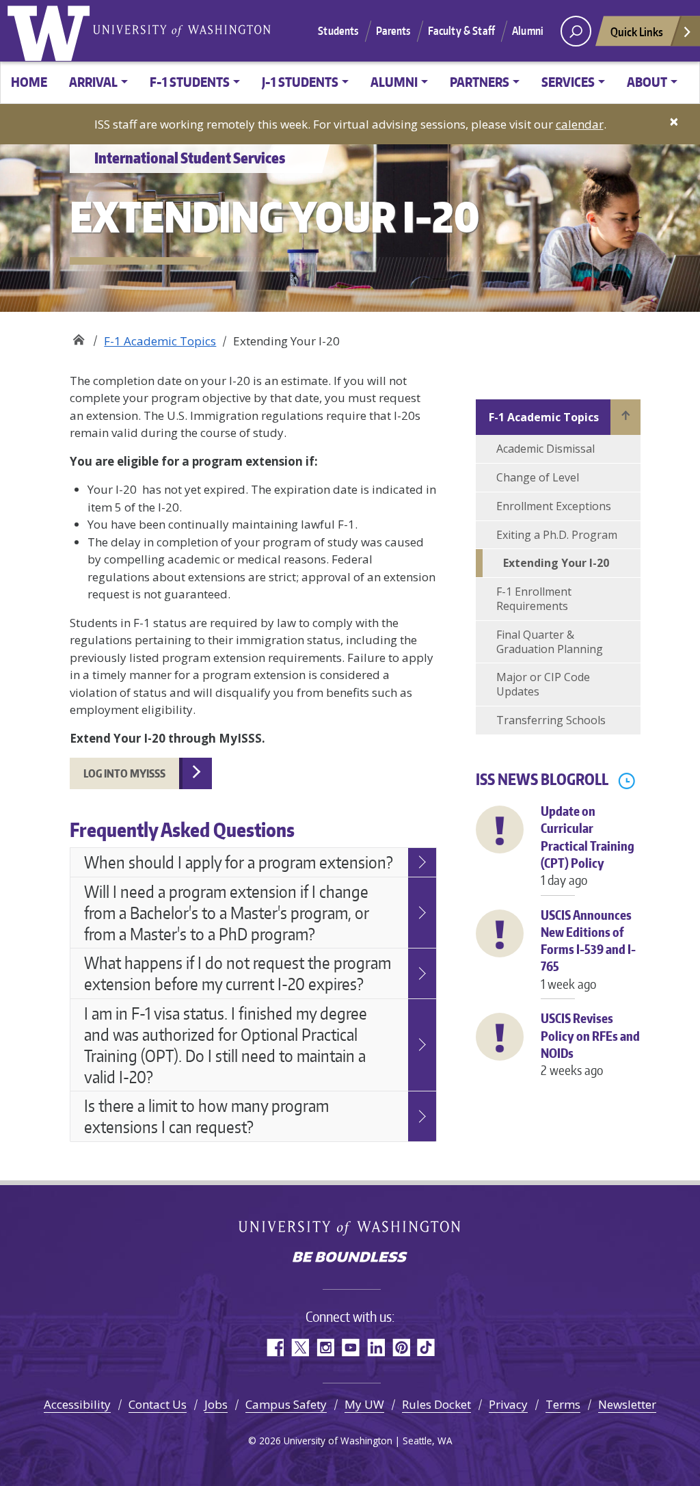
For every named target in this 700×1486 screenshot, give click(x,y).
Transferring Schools (551, 720)
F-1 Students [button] (190, 81)
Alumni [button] (394, 81)
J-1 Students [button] (300, 81)
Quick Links (636, 31)
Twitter (300, 1347)
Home (29, 81)
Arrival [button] (93, 81)
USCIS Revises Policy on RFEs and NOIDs (590, 1044)
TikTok (426, 1347)
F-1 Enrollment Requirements (533, 598)
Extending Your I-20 (556, 562)
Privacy (508, 1404)
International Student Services (78, 336)
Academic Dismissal (545, 448)
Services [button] (568, 81)
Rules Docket (436, 1404)
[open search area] (576, 31)
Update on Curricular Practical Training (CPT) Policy (587, 845)
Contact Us (158, 1404)
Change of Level (537, 477)
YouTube (350, 1347)
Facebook (274, 1347)
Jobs (216, 1404)
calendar (580, 124)
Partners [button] (479, 81)
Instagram (325, 1347)
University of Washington (51, 31)
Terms (563, 1404)
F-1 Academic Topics (160, 341)
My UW (364, 1404)
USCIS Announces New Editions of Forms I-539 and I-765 (588, 949)
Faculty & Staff (461, 31)
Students (338, 31)
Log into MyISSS (124, 773)
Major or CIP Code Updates (543, 684)
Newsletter (627, 1404)
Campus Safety (286, 1404)
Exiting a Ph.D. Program (556, 534)
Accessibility (77, 1404)
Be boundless (350, 1258)
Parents (393, 31)
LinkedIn (375, 1347)
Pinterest (401, 1347)
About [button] (647, 81)
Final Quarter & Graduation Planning (549, 641)
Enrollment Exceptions (553, 506)
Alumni (527, 31)
